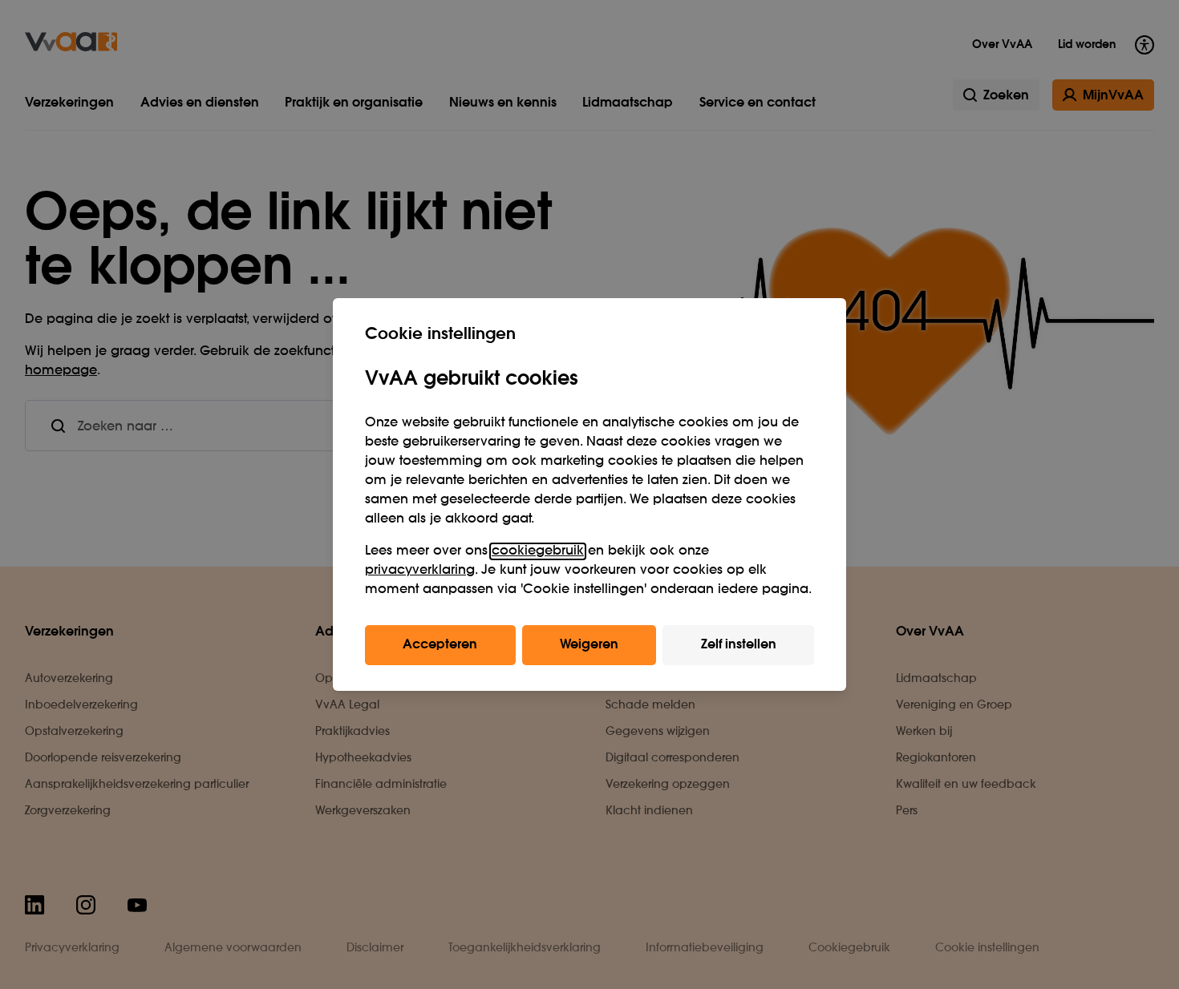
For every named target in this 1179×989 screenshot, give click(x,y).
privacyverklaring (420, 570)
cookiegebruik (538, 551)
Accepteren (440, 645)
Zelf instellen (738, 645)
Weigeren (589, 645)
